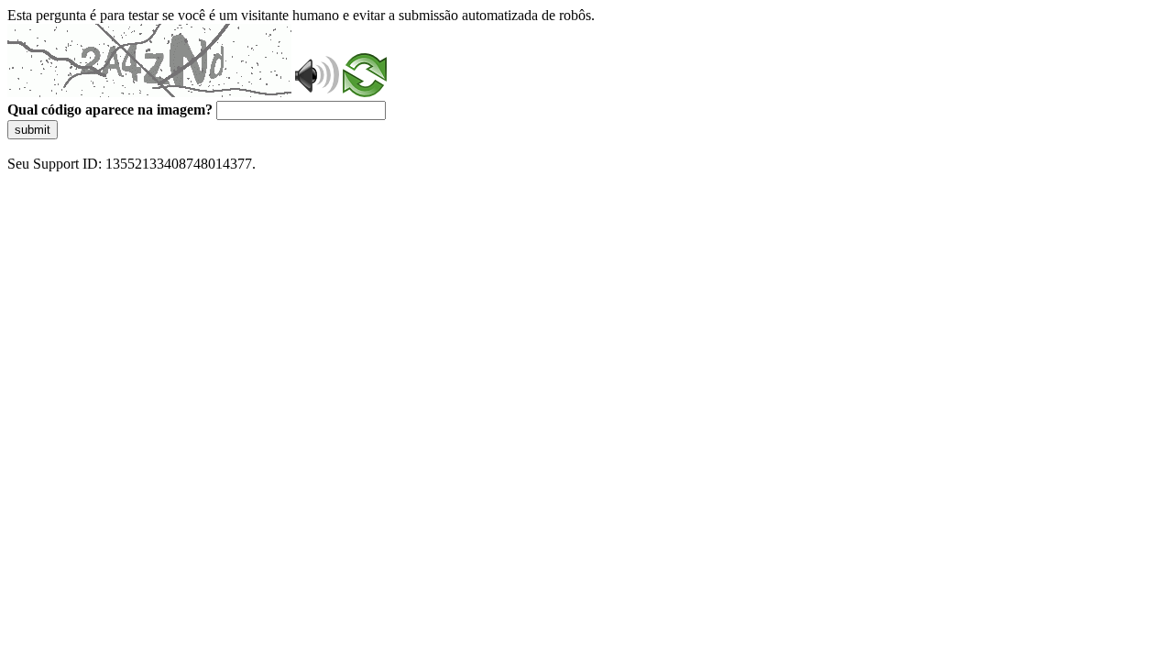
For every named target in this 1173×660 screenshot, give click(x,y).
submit (32, 130)
